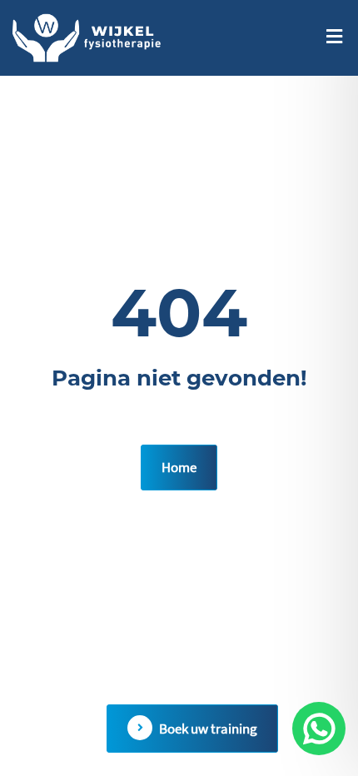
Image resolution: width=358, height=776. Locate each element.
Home (179, 467)
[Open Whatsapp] (319, 728)
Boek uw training (208, 728)
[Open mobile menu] (334, 36)
